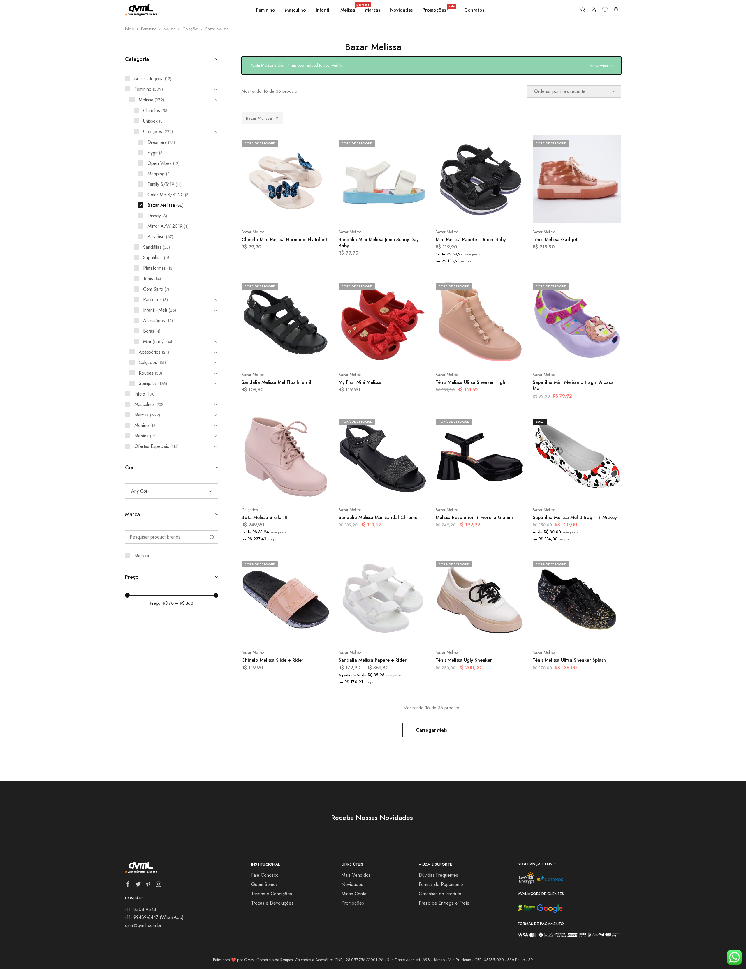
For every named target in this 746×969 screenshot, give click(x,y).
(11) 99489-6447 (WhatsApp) (154, 917)
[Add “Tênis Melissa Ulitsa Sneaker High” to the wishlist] (494, 357)
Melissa (169, 29)
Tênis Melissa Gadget (555, 239)
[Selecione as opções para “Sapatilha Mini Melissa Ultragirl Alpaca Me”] (561, 357)
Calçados (250, 510)
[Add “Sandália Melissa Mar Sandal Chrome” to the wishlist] (397, 492)
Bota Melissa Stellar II (264, 517)
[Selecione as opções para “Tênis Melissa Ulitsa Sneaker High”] (464, 357)
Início (129, 29)
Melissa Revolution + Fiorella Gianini (474, 517)
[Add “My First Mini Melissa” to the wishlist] (397, 357)
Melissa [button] (348, 10)
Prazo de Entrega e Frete (444, 903)
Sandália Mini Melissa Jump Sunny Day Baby (379, 242)
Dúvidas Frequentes (438, 875)
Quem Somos (264, 884)
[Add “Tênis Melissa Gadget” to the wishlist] (592, 214)
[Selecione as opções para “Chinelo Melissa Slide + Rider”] (270, 635)
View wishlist (601, 65)
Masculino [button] (295, 10)
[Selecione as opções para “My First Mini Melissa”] (367, 357)
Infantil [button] (323, 10)
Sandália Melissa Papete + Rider (373, 660)
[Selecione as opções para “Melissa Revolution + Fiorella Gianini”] (464, 492)
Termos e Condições (271, 893)
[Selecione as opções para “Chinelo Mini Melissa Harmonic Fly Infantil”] (270, 214)
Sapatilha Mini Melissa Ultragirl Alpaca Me (573, 385)
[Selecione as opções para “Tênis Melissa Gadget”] (561, 214)
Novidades (401, 10)
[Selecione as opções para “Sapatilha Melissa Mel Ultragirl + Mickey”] (561, 492)
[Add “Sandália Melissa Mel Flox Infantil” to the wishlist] (300, 357)
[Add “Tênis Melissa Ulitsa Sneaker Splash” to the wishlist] (592, 635)
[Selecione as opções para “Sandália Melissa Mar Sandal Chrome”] (367, 492)
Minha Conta (354, 893)
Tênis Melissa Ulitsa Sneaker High (470, 382)
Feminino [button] (265, 10)
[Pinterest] (148, 885)
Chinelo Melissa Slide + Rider (272, 660)
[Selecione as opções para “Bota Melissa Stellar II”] (270, 492)
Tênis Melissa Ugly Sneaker (464, 660)
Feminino (148, 29)
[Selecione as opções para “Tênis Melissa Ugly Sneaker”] (464, 635)
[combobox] (171, 491)
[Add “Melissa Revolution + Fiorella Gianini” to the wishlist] (494, 492)
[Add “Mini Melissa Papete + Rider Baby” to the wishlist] (494, 214)
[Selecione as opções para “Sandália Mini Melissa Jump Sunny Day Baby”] (367, 214)
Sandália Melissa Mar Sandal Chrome (378, 517)
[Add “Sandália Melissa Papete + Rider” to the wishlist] (397, 635)
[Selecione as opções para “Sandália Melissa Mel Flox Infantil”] (270, 357)
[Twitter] (138, 885)
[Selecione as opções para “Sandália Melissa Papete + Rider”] (367, 635)
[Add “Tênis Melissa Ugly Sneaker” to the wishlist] (494, 635)
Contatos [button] (474, 10)
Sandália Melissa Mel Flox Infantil (276, 382)
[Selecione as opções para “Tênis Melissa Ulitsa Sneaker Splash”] (561, 635)
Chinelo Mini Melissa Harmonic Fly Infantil (286, 239)
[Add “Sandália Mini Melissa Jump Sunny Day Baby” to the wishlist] (397, 214)
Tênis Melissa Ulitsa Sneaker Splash (569, 660)
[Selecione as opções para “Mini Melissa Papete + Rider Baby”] (464, 214)
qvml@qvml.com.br (143, 925)
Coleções (190, 29)
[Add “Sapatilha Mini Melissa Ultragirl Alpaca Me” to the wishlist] (592, 357)
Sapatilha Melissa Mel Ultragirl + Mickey (575, 517)
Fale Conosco (265, 875)
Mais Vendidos (356, 875)
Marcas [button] (372, 10)
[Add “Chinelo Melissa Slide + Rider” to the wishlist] (300, 635)
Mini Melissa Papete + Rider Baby (471, 239)
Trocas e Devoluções (272, 903)
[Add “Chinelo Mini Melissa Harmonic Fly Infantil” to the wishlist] (300, 214)
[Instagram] (158, 885)
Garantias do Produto (440, 893)
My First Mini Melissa (360, 382)
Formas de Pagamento (441, 884)
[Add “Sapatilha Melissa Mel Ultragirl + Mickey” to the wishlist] (592, 492)
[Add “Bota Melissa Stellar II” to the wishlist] (300, 492)
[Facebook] (128, 885)
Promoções (439, 10)
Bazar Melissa (259, 118)
